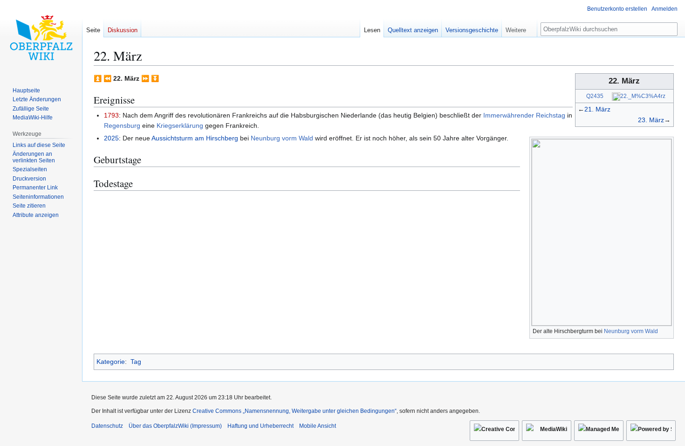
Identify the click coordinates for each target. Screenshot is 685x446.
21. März (597, 109)
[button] (519, 28)
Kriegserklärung (180, 125)
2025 (111, 138)
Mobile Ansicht (317, 426)
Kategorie (110, 361)
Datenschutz (107, 426)
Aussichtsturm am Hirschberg (194, 138)
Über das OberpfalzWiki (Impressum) (175, 426)
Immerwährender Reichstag (524, 115)
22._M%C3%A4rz (642, 96)
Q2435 (594, 96)
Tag (135, 361)
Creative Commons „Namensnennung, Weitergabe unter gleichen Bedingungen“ (294, 411)
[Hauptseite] (41, 37)
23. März (651, 120)
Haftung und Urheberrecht (260, 426)
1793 (111, 115)
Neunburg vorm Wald (631, 331)
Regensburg (122, 125)
